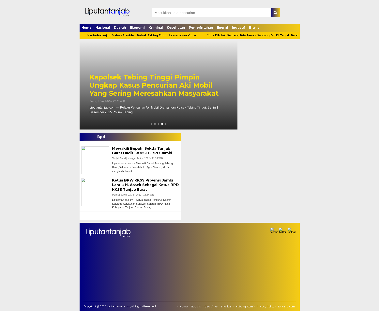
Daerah (120, 27)
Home (87, 27)
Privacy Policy (265, 306)
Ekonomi (137, 27)
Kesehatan (176, 27)
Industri (238, 27)
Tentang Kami (286, 306)
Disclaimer (211, 306)
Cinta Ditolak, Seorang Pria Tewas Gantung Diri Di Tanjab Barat (240, 35)
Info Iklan (226, 306)
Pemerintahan (201, 27)
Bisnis (254, 27)
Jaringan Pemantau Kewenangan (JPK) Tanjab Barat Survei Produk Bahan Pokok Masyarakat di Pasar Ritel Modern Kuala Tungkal (157, 81)
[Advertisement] (190, 272)
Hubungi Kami (244, 306)
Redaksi (196, 306)
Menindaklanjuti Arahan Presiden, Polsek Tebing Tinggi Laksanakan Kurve (128, 35)
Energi (222, 27)
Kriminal (156, 27)
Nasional (103, 27)
